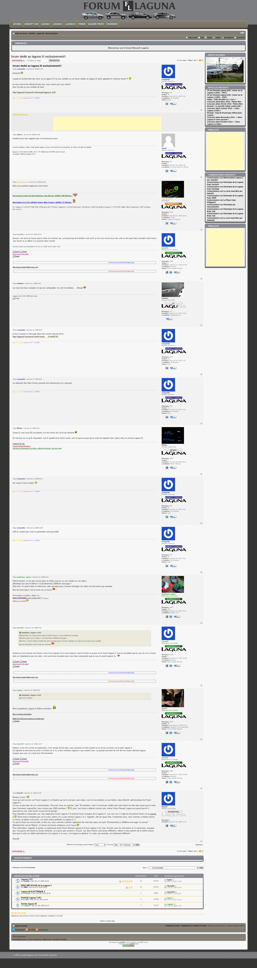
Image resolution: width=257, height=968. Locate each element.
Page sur (192, 60)
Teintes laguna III (29, 904)
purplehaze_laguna (24, 577)
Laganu (19, 690)
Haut (201, 110)
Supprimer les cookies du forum (193, 926)
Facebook (112, 24)
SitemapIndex (20, 930)
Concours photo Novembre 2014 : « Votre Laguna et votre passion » (224, 118)
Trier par (110, 844)
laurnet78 (170, 892)
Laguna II (58, 24)
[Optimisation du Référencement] (128, 946)
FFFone (19, 428)
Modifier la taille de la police (242, 32)
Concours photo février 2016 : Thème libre (225, 104)
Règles (209, 37)
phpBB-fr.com (133, 944)
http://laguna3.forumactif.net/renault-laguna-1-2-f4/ (34, 92)
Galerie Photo (96, 24)
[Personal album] (166, 103)
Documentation (52, 33)
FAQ (202, 37)
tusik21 (27, 881)
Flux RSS (31, 930)
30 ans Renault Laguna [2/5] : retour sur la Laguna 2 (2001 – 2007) (224, 91)
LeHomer (20, 283)
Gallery (218, 37)
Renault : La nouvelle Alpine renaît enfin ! (224, 106)
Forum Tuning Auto (34, 939)
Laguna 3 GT (27, 879)
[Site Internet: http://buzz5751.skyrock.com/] (166, 732)
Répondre (14, 59)
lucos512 (20, 234)
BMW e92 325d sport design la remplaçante (28, 719)
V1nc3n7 (27, 893)
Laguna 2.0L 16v (19, 444)
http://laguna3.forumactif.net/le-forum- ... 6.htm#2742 (35, 337)
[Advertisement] (107, 123)
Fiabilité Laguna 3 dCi (31, 898)
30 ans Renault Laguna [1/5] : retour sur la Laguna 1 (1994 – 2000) (224, 96)
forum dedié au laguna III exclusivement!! (38, 56)
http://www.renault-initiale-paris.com (25, 267)
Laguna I (45, 24)
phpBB (122, 942)
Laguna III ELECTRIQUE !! (33, 891)
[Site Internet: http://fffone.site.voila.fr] (166, 467)
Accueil (17, 24)
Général (32, 33)
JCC (27, 899)
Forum (81, 24)
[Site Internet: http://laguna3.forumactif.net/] (166, 825)
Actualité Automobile (59, 939)
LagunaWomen (22, 182)
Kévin (169, 898)
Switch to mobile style (107, 921)
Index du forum (21, 33)
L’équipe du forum (172, 926)
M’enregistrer (228, 37)
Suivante (199, 845)
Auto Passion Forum (20, 939)
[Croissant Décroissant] (131, 844)
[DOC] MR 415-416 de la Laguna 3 (36, 885)
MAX (26, 887)
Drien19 (20, 793)
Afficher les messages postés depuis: (80, 844)
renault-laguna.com (29, 955)
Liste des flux (43, 930)
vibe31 (19, 134)
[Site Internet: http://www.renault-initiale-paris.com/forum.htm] (166, 272)
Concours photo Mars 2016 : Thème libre (224, 102)
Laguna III (70, 24)
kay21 (169, 880)
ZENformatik (47, 939)
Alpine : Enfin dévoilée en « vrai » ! (221, 99)
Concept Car (31, 24)
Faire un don (192, 37)
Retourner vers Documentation (24, 867)
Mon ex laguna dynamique (22, 714)
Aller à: (145, 868)
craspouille (21, 69)
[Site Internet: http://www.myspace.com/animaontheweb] (166, 616)
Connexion (240, 37)
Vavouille (170, 886)
